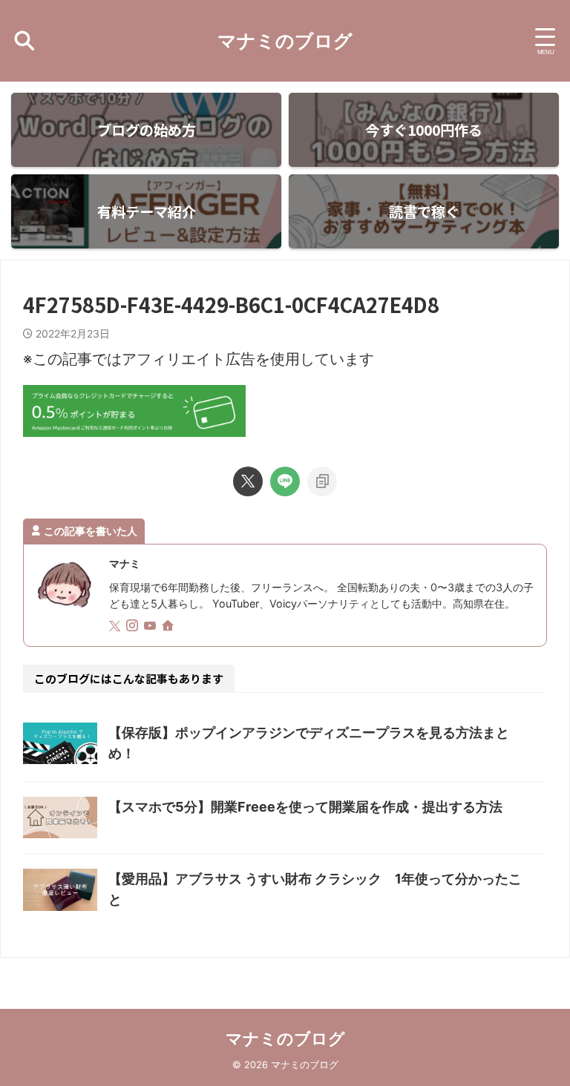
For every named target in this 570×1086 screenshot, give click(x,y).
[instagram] (133, 626)
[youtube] (151, 626)
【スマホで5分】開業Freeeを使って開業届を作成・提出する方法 (305, 806)
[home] (169, 627)
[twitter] (248, 481)
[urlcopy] (322, 481)
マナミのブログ (285, 41)
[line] (285, 481)
